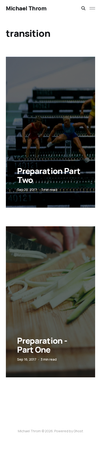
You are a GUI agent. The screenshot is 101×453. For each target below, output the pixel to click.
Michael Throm (26, 8)
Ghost (78, 431)
